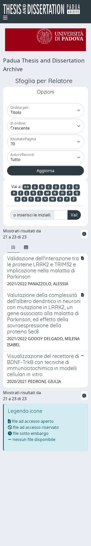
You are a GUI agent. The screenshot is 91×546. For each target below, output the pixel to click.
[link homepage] (43, 9)
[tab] (13, 247)
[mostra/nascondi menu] (5, 17)
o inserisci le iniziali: (32, 215)
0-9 (26, 187)
